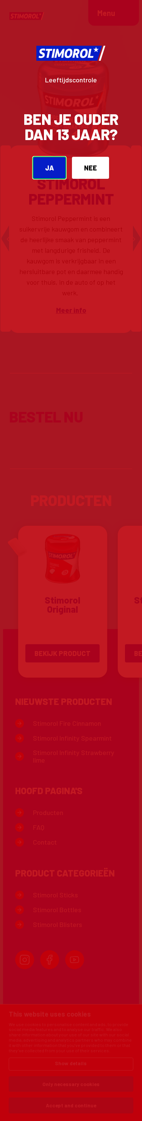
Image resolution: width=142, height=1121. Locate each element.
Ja (49, 168)
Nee (90, 168)
